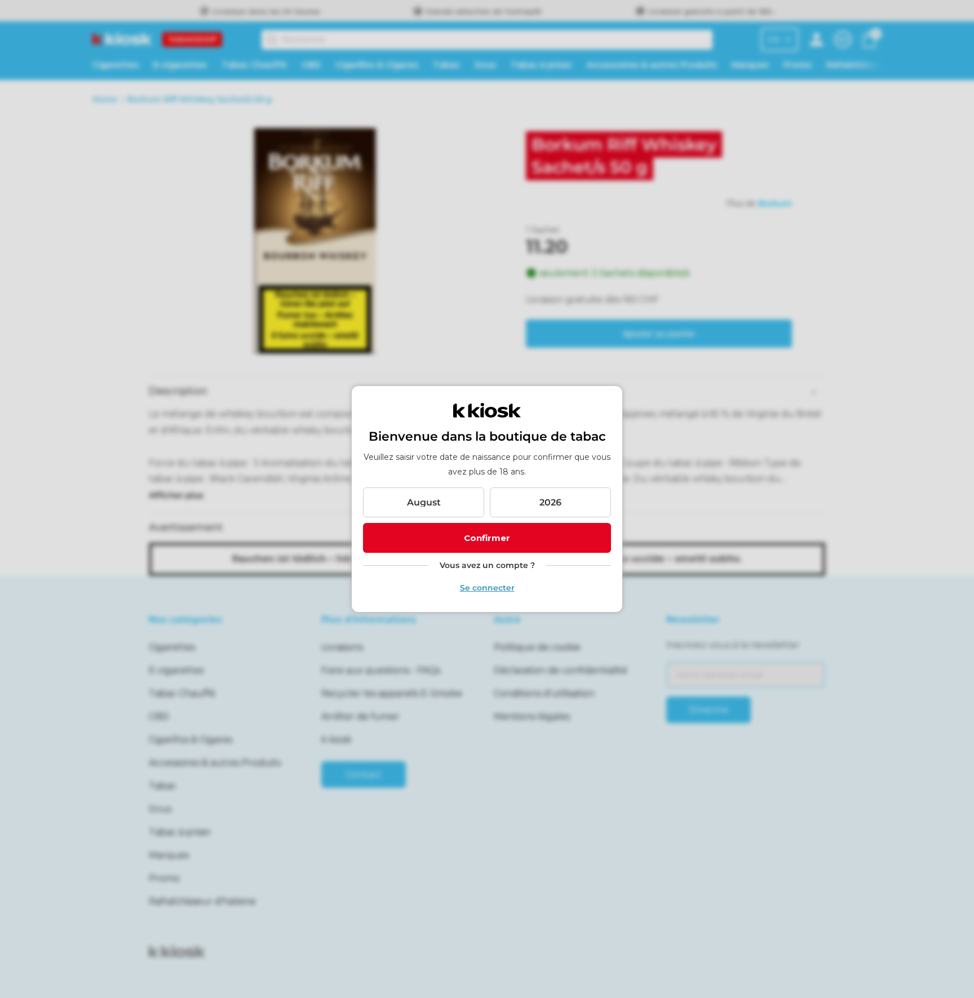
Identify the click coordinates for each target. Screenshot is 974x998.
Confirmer (487, 538)
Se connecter (487, 588)
